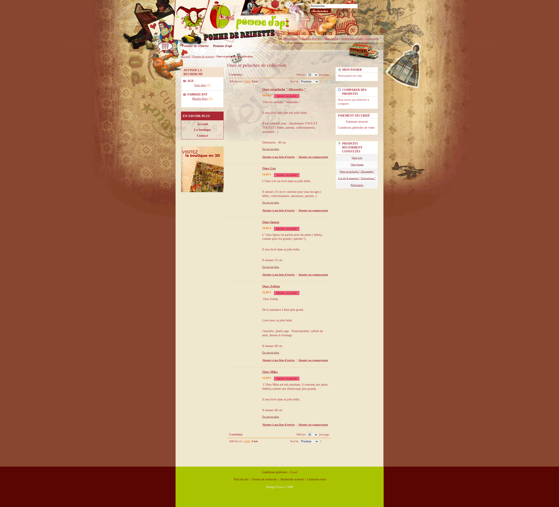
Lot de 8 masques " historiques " (357, 178)
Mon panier (331, 38)
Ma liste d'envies (311, 38)
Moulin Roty (200, 98)
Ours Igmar (271, 222)
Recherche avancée (292, 479)
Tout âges (200, 85)
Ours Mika (270, 372)
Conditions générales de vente (357, 127)
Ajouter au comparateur (313, 157)
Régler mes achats (351, 38)
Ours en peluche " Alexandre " (284, 89)
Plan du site (241, 479)
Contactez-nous (316, 479)
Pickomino (357, 185)
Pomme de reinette (203, 56)
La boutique (202, 129)
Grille (247, 81)
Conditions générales (274, 472)
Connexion (372, 38)
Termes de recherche (264, 479)
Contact (202, 135)
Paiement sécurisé (357, 121)
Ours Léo (269, 168)
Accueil (185, 56)
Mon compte (290, 38)
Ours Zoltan (271, 286)
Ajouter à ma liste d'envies (278, 157)
